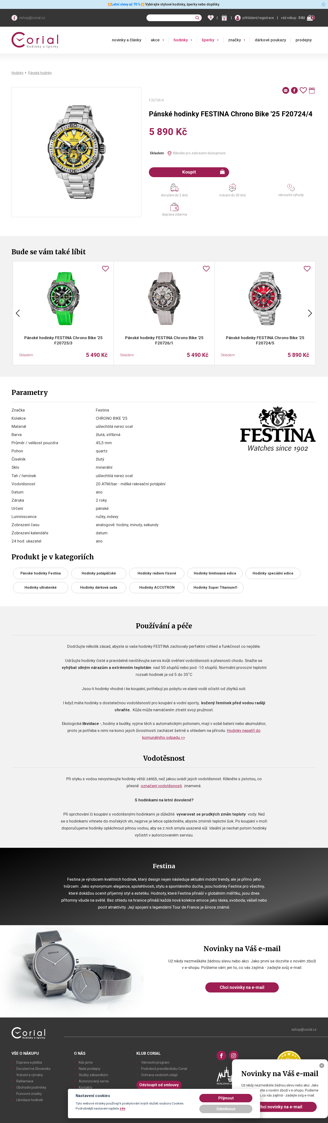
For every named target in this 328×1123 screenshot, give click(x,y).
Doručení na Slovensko (33, 1069)
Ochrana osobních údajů (159, 1075)
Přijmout (226, 1098)
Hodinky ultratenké (40, 587)
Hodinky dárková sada (98, 587)
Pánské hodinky (40, 73)
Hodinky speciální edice (273, 573)
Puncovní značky (29, 1094)
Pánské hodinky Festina (40, 573)
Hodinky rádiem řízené (157, 573)
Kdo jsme (86, 1062)
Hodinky (18, 73)
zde (122, 1108)
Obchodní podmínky (31, 1087)
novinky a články (126, 39)
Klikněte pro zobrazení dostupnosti (199, 153)
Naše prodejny (89, 1069)
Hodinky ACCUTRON (157, 587)
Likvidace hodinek (29, 1100)
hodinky (181, 39)
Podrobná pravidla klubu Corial (164, 1069)
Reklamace (24, 1081)
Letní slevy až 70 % (125, 4)
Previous (18, 313)
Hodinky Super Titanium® (215, 587)
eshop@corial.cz (32, 18)
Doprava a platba (29, 1062)
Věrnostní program (155, 1062)
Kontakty (85, 1087)
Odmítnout (225, 1109)
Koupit (189, 172)
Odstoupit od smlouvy (159, 1085)
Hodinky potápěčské (99, 573)
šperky (208, 39)
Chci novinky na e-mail (242, 987)
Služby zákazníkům (93, 1075)
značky (234, 39)
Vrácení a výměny (29, 1075)
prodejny (304, 39)
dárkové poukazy (270, 39)
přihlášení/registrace (258, 18)
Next (310, 313)
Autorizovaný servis (94, 1081)
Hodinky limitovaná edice (215, 573)
